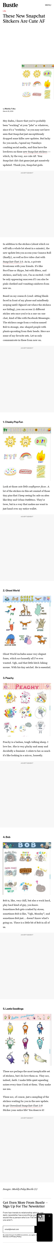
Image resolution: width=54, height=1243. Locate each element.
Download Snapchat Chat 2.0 (26, 1105)
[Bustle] (10, 5)
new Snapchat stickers (35, 151)
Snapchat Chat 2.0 (13, 261)
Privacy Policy (16, 1237)
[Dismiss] (49, 1216)
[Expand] (40, 1216)
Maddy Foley (10, 108)
